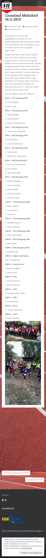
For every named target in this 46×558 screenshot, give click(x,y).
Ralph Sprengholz (31, 26)
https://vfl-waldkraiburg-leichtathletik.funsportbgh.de (22, 531)
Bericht (10, 29)
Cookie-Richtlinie (26, 548)
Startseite (17, 29)
